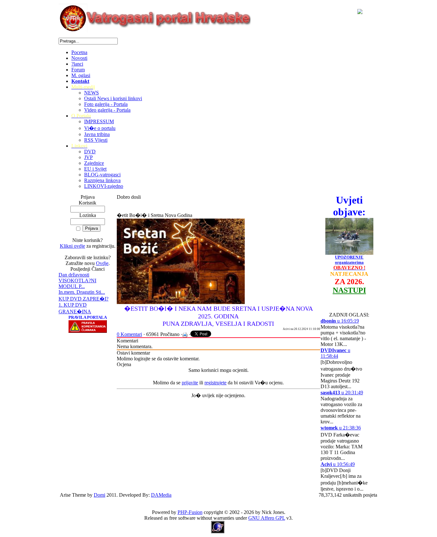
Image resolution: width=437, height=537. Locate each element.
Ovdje (102, 263)
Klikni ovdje (72, 246)
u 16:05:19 (340, 321)
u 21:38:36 (341, 427)
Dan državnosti (74, 274)
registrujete (215, 382)
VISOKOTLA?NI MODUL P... (77, 283)
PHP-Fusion (190, 512)
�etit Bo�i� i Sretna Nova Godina (154, 215)
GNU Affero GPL (266, 518)
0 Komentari (129, 334)
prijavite (190, 382)
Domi (99, 495)
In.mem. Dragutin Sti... (82, 292)
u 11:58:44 (335, 353)
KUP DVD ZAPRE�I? (83, 298)
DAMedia (161, 495)
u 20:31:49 (342, 392)
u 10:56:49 (338, 464)
